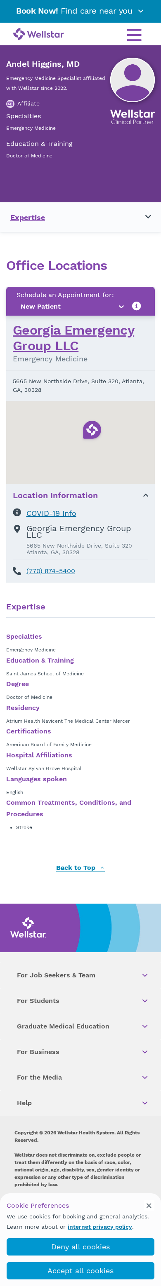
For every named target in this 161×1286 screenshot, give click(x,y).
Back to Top (76, 867)
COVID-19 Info (51, 513)
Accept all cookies (80, 1270)
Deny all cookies (80, 1246)
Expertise (27, 217)
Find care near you (75, 11)
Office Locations (56, 265)
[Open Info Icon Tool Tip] (136, 306)
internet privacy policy (100, 1226)
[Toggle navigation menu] (143, 217)
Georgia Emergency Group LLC (73, 338)
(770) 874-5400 (50, 571)
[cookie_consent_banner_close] (149, 1205)
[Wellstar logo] (38, 34)
